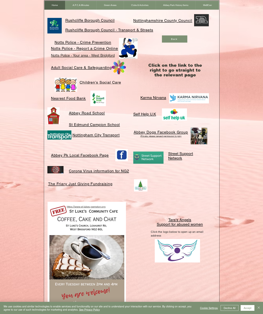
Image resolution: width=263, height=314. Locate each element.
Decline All (229, 308)
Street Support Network (180, 155)
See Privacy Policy (89, 309)
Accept (247, 308)
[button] (110, 5)
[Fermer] (259, 308)
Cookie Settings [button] (209, 308)
